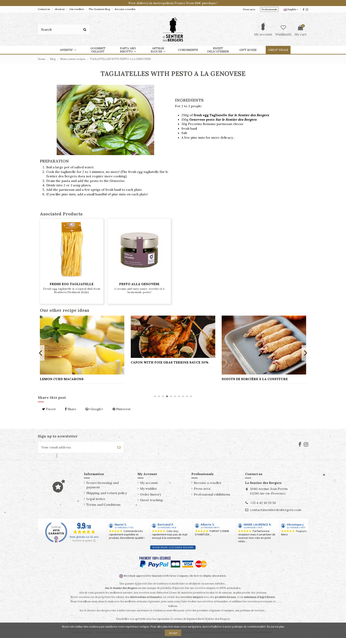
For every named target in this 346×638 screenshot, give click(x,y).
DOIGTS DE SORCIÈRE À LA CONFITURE (255, 379)
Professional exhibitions (212, 494)
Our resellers (77, 9)
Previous (40, 353)
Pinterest (123, 409)
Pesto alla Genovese (139, 284)
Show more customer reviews (172, 547)
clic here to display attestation (207, 575)
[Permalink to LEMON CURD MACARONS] (82, 345)
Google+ (96, 409)
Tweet (50, 409)
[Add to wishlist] (71, 278)
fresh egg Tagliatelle (231, 115)
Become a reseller (125, 9)
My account (149, 483)
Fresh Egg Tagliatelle (72, 284)
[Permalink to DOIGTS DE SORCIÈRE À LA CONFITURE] (264, 345)
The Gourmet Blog (100, 9)
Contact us (44, 9)
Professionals (269, 9)
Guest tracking (151, 500)
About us (60, 9)
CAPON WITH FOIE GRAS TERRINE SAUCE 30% (169, 362)
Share (71, 409)
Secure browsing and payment (102, 485)
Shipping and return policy (106, 493)
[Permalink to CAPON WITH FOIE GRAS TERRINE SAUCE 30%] (173, 337)
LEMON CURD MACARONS (61, 379)
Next (305, 353)
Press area (249, 9)
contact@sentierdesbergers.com (275, 510)
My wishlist (148, 489)
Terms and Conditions (103, 505)
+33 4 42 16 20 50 (263, 503)
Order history (150, 494)
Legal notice (95, 499)
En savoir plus (275, 626)
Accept (173, 633)
